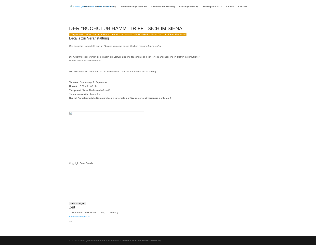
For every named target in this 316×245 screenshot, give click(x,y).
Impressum (128, 240)
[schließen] (70, 221)
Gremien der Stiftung (163, 6)
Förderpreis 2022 (212, 6)
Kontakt (242, 6)
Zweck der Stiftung (105, 6)
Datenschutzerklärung (148, 240)
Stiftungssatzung (188, 6)
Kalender (74, 216)
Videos (230, 6)
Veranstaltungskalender (133, 6)
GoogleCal (84, 216)
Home (87, 6)
